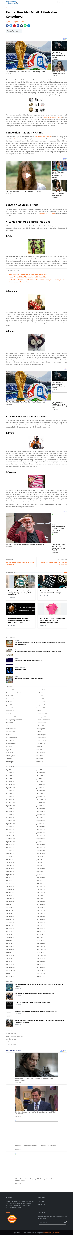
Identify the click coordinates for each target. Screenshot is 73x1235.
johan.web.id (56, 1232)
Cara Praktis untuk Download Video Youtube (28, 661)
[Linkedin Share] (18, 25)
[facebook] (55, 2)
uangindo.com (11, 1039)
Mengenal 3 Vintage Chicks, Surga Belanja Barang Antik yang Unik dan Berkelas (20, 593)
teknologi (17, 658)
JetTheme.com (47, 1232)
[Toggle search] (62, 2)
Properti (17, 640)
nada (14, 139)
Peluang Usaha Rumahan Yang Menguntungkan (29, 679)
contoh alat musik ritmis (46, 213)
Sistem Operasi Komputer (14, 1036)
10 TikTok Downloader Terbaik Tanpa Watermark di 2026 (32, 1002)
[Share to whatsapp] (25, 25)
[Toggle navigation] (65, 2)
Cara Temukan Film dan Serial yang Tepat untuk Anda (28, 274)
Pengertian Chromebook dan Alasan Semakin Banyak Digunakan (35, 993)
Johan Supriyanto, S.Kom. (16, 22)
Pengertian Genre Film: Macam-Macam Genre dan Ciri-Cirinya (51, 592)
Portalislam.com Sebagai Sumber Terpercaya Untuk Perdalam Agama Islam (38, 652)
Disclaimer (41, 1201)
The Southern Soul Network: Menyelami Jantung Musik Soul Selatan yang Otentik (19, 620)
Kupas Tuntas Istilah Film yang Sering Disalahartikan (28, 277)
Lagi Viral (9, 1042)
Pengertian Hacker (20, 670)
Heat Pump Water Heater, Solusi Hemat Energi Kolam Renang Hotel (36, 1011)
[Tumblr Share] (21, 25)
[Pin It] (14, 25)
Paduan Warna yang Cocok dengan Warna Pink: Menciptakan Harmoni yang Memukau (52, 620)
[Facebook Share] (7, 25)
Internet (17, 667)
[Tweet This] (10, 25)
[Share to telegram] (28, 25)
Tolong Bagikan (11, 1045)
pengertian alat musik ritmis (52, 117)
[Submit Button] (65, 1222)
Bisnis (16, 676)
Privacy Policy (41, 1204)
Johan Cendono (11, 1033)
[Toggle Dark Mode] (59, 2)
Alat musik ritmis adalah (43, 137)
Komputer (22, 667)
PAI (15, 649)
